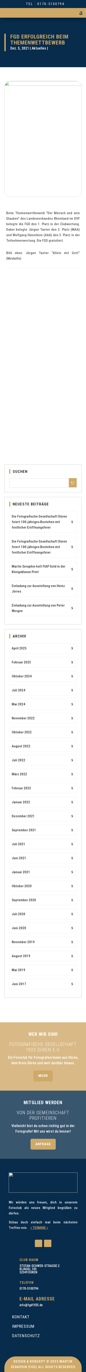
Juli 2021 (18, 844)
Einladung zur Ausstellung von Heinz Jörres (38, 588)
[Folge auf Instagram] (47, 1243)
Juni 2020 (19, 928)
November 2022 (23, 718)
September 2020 (24, 900)
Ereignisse (58, 336)
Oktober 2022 (22, 732)
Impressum (23, 1326)
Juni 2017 (19, 984)
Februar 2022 (21, 788)
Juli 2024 (18, 690)
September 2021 (24, 830)
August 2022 (21, 746)
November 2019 (23, 942)
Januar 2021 (21, 872)
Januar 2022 (21, 802)
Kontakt (21, 1316)
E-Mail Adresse (37, 1299)
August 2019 (21, 956)
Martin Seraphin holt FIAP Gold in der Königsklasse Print (38, 569)
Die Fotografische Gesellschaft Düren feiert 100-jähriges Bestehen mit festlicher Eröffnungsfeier (39, 521)
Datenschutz (26, 1335)
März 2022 (19, 774)
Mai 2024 (18, 704)
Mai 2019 (18, 970)
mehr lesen (17, 359)
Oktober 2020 (22, 886)
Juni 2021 (19, 858)
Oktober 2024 (22, 676)
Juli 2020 (18, 914)
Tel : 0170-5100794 (45, 4)
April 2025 (19, 648)
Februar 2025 (21, 662)
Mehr (43, 1076)
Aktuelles (39, 48)
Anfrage (43, 1144)
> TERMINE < (39, 1228)
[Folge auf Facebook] (38, 1243)
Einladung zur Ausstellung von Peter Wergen (38, 608)
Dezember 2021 (23, 816)
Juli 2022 (18, 760)
